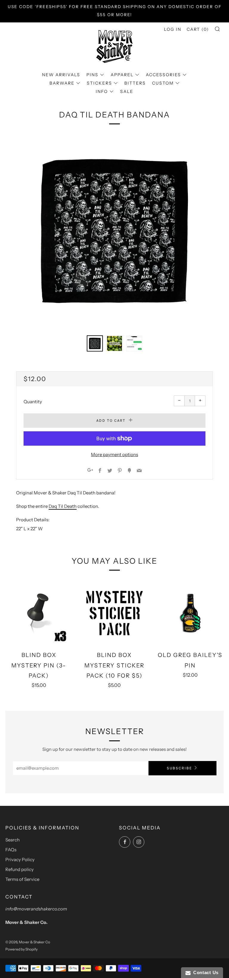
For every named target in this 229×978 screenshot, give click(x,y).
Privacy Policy (20, 859)
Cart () (198, 29)
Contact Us (205, 972)
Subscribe (179, 768)
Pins (92, 74)
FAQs (10, 849)
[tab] (95, 343)
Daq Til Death (63, 506)
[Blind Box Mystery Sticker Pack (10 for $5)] (114, 613)
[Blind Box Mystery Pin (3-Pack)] (38, 613)
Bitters (135, 83)
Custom (163, 83)
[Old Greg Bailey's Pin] (190, 613)
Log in (172, 29)
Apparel (122, 74)
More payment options (114, 454)
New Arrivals (61, 74)
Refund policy (19, 869)
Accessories (163, 74)
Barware (62, 83)
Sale (126, 91)
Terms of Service (22, 879)
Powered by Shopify (21, 949)
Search (12, 840)
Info (102, 91)
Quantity (33, 401)
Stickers (99, 83)
